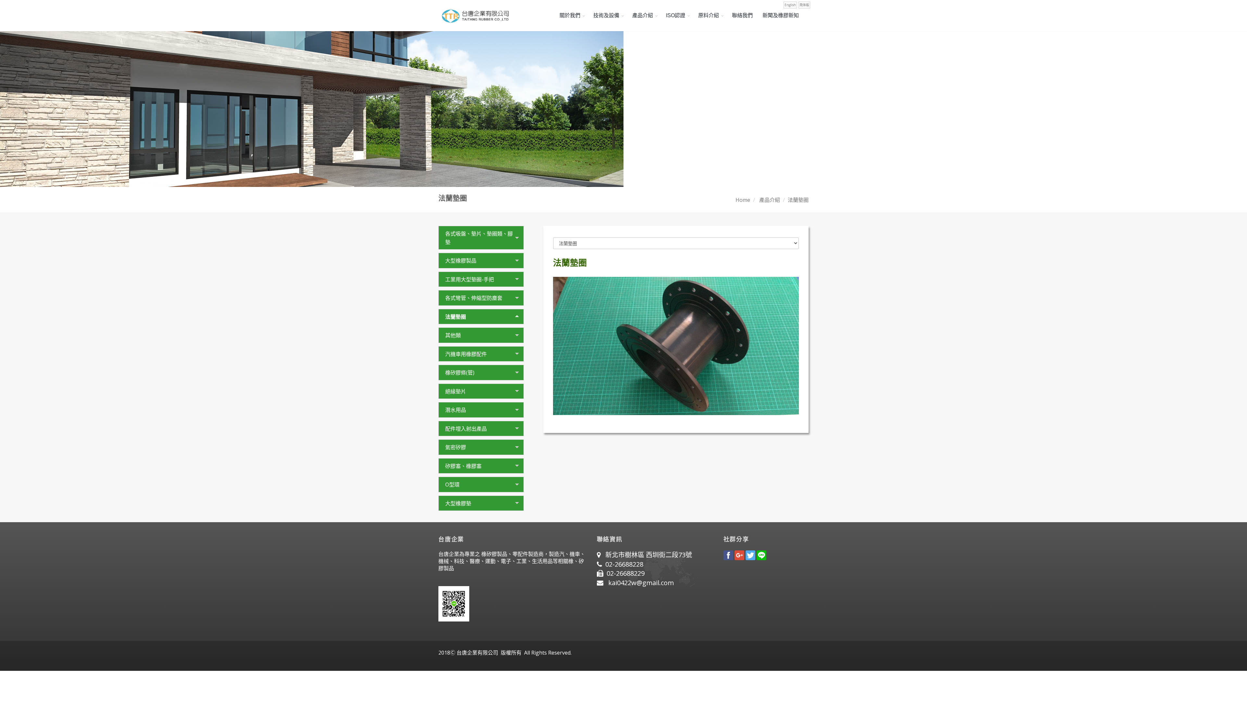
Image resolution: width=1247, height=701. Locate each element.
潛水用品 (455, 409)
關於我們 (570, 15)
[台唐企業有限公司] (474, 15)
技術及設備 (606, 15)
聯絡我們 (742, 15)
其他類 (453, 335)
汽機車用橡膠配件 (466, 354)
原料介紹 (708, 15)
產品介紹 (642, 15)
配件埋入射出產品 (466, 428)
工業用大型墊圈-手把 (469, 279)
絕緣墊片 (455, 391)
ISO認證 (675, 15)
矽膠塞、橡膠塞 (463, 466)
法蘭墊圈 (798, 199)
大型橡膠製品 (460, 260)
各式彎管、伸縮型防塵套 (473, 297)
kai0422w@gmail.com (641, 582)
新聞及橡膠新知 (780, 15)
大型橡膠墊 (458, 503)
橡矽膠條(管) (459, 372)
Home (743, 199)
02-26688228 (624, 564)
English (790, 5)
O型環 (452, 484)
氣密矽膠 (455, 447)
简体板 (804, 5)
